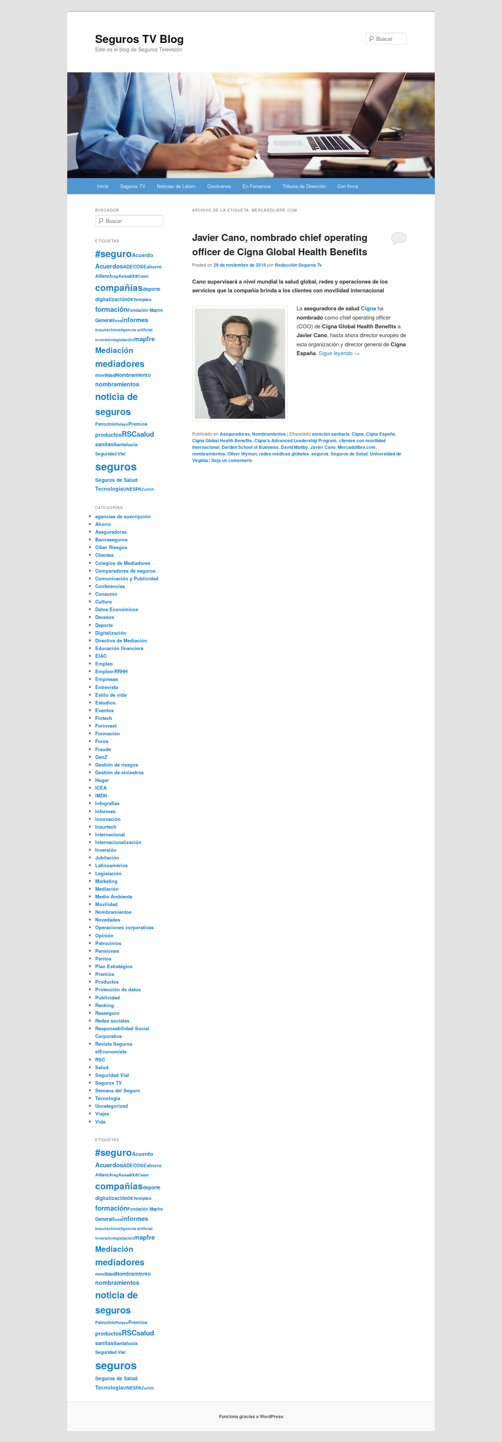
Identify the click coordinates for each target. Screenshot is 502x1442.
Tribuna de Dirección (304, 186)
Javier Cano (323, 447)
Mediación (114, 350)
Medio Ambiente (113, 896)
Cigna (368, 308)
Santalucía (125, 444)
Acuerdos (109, 266)
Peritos (103, 958)
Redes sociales (112, 1020)
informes (135, 319)
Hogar (102, 779)
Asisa (123, 276)
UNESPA (132, 489)
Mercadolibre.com (357, 447)
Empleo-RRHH (111, 671)
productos (108, 434)
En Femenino (257, 186)
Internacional (110, 834)
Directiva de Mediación (121, 640)
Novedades (107, 919)
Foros (101, 741)
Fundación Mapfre (145, 310)
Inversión (105, 849)
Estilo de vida (110, 694)
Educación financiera (119, 648)
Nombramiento (133, 374)
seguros (320, 453)
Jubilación (107, 857)
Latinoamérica (111, 865)
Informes (105, 811)
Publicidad (107, 997)
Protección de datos (118, 989)
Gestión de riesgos (116, 764)
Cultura (103, 601)
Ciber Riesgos (111, 547)
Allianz (102, 276)
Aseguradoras (235, 433)
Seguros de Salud (349, 453)
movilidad (105, 375)
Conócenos (219, 186)
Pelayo (121, 424)
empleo (143, 299)
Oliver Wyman (242, 453)
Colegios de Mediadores (122, 562)
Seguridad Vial (110, 453)
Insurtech (104, 329)
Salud (101, 1067)
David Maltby (294, 447)
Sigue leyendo (339, 353)
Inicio (102, 186)
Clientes (104, 554)
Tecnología (109, 488)
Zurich (147, 489)
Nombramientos (269, 433)
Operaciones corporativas (124, 927)
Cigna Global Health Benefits (222, 440)
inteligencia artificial (133, 329)
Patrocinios (108, 943)
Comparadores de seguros (125, 570)
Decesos (104, 616)
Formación (107, 733)
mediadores (119, 363)
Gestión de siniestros (119, 772)
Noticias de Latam (176, 186)
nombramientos (208, 453)
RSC (129, 434)
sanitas (104, 444)
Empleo (104, 663)
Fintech (103, 717)
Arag (113, 276)
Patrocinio (105, 424)
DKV (132, 299)
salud (145, 434)
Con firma (347, 186)
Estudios (105, 702)
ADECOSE (135, 266)
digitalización (111, 299)
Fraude (103, 749)
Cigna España (380, 433)
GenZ (101, 756)
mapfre (144, 338)
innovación (108, 818)
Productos (107, 981)
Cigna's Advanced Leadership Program (295, 440)
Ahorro (103, 523)
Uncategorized (111, 1105)
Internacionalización (118, 842)
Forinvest (105, 725)
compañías (119, 287)
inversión (104, 339)
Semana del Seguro (117, 1090)
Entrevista (106, 687)
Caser (143, 276)
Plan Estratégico (114, 966)
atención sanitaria (330, 433)
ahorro (154, 266)
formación (111, 309)
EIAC (101, 655)
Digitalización (110, 632)
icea (118, 320)
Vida (100, 1121)
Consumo (106, 593)
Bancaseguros (111, 539)
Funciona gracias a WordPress (251, 1416)
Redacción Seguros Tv (298, 265)
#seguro (113, 253)
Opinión (104, 935)
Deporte (104, 624)
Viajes (102, 1113)
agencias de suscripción (123, 516)
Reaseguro (107, 1012)
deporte (151, 288)
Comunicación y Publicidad (126, 578)
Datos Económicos (116, 609)
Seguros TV (133, 186)
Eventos (104, 710)
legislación (123, 339)
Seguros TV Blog (139, 38)
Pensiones (107, 950)
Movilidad (106, 904)
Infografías (107, 803)
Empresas (106, 678)
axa (133, 275)
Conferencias (110, 586)
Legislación (108, 873)
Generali (104, 320)
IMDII (101, 795)
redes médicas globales (284, 453)
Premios (137, 423)
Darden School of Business (250, 447)
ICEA (101, 787)
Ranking (104, 1005)
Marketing (106, 880)
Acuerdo (142, 255)
